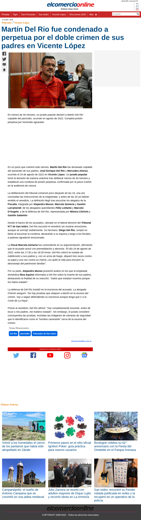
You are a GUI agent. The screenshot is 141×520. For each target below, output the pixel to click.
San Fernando (28, 14)
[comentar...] (4, 65)
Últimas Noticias (9, 404)
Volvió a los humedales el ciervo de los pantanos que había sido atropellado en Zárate (23, 446)
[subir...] (4, 70)
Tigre (15, 14)
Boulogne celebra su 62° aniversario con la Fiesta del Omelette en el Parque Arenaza (115, 446)
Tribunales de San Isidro (44, 333)
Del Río (13, 333)
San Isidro (44, 14)
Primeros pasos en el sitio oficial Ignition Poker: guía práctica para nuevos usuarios (69, 446)
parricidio (25, 333)
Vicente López (59, 14)
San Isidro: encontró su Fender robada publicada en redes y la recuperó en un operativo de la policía (114, 495)
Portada (5, 14)
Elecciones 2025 (78, 14)
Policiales (7, 22)
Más (91, 14)
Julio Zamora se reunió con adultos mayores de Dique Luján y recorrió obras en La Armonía (69, 493)
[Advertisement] (49, 144)
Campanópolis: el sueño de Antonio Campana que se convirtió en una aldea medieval (23, 493)
